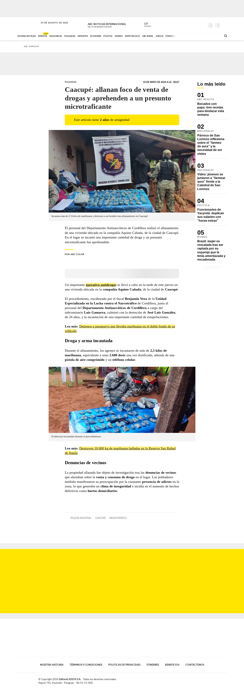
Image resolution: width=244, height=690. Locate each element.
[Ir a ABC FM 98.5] (214, 35)
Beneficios (172, 665)
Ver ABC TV (106, 25)
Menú (224, 24)
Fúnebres (153, 665)
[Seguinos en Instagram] (202, 24)
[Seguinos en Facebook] (185, 24)
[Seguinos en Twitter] (191, 24)
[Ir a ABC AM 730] (198, 35)
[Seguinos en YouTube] (196, 24)
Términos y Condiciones (86, 665)
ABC (28, 25)
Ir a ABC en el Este (50, 26)
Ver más (212, 106)
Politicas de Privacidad (124, 665)
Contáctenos (194, 665)
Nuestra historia (51, 665)
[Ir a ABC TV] (188, 35)
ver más (145, 25)
